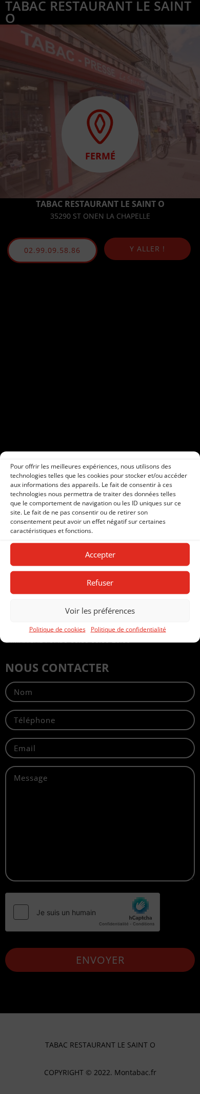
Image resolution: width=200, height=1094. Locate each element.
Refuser (100, 582)
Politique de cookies (57, 628)
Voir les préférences (100, 611)
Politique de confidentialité (128, 628)
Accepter (100, 554)
